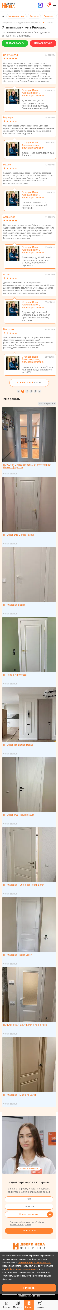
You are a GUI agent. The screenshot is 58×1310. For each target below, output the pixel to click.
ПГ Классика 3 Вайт (14, 605)
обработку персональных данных (22, 1269)
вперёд (39, 391)
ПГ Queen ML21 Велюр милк (18, 815)
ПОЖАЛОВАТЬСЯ (43, 43)
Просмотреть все (47, 403)
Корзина (40, 1307)
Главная (6, 1307)
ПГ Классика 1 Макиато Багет (19, 1095)
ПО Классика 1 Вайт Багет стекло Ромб (25, 1025)
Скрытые (48, 16)
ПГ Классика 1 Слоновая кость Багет (23, 885)
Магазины (18, 1307)
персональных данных (20, 1225)
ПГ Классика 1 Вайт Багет (17, 955)
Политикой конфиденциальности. (34, 1263)
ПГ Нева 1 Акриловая (15, 675)
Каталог (29, 1307)
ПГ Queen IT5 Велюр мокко (18, 745)
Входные (34, 16)
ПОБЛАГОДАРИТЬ (14, 43)
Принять (29, 1288)
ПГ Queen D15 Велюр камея (18, 535)
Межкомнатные (16, 16)
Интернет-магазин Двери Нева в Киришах (21, 22)
